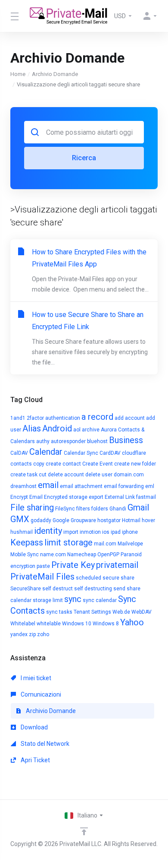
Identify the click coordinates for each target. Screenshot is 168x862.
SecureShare (25, 589)
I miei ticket (35, 678)
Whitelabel (22, 624)
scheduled (88, 578)
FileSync (65, 509)
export (96, 497)
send (119, 589)
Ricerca (84, 158)
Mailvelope (130, 544)
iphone (130, 532)
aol (77, 430)
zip (32, 634)
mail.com (105, 544)
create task (23, 475)
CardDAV (110, 453)
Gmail (138, 507)
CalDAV (19, 453)
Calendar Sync (81, 453)
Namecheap (81, 554)
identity (48, 531)
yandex (19, 634)
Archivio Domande (55, 74)
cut (43, 475)
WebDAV (141, 612)
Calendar (45, 452)
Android (57, 428)
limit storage (68, 542)
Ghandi (117, 509)
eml (149, 486)
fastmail (146, 497)
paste (43, 566)
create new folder (135, 464)
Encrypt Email (26, 497)
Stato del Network (44, 743)
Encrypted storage (65, 497)
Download (33, 727)
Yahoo (132, 622)
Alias (31, 428)
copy (38, 464)
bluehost (97, 441)
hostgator (109, 520)
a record (97, 417)
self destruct (57, 589)
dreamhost (23, 486)
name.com (53, 554)
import (70, 532)
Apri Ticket (34, 760)
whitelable (49, 624)
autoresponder (68, 441)
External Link (120, 497)
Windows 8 (106, 624)
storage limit (48, 600)
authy (43, 441)
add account (130, 418)
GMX (19, 519)
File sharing (32, 507)
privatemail (117, 565)
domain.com (129, 475)
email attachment (81, 486)
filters (83, 509)
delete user (98, 475)
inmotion (90, 532)
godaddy (41, 520)
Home (17, 74)
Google (61, 520)
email (48, 485)
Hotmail (131, 520)
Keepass (26, 542)
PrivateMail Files (42, 576)
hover (148, 520)
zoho (43, 634)
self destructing (93, 589)
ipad (116, 532)
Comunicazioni (40, 694)
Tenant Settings (92, 612)
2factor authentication (53, 418)
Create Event (97, 464)
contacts (21, 464)
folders (99, 509)
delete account (66, 475)
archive (91, 430)
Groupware (83, 520)
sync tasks (59, 612)
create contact (63, 464)
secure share (118, 578)
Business (126, 440)
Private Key (73, 565)
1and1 (17, 418)
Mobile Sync (24, 554)
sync (72, 599)
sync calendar (100, 600)
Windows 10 (76, 624)
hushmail (21, 532)
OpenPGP (108, 554)
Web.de (121, 612)
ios (105, 532)
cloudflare (134, 453)
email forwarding (124, 486)
